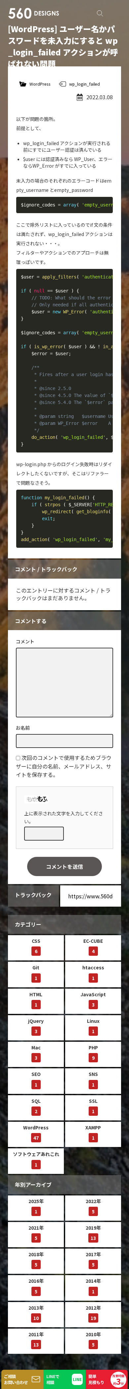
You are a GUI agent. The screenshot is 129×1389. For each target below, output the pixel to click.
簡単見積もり (106, 1380)
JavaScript (93, 999)
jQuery (36, 1026)
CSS (36, 946)
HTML (35, 999)
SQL (36, 1106)
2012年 (93, 1312)
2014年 (93, 1285)
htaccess (93, 972)
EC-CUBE (93, 946)
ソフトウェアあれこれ (36, 1159)
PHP (93, 1052)
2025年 (36, 1206)
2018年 (36, 1259)
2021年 (36, 1232)
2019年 (93, 1232)
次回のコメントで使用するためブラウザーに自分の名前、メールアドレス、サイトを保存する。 (63, 766)
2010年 (93, 1339)
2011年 (36, 1339)
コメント (25, 641)
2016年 (36, 1285)
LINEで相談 (52, 1379)
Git (35, 972)
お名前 (23, 727)
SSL (93, 1106)
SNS (93, 1079)
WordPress (40, 84)
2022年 (93, 1206)
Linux (93, 1026)
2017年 (93, 1259)
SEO (36, 1079)
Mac (36, 1052)
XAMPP (93, 1132)
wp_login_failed (84, 84)
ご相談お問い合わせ (16, 1379)
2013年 (36, 1312)
